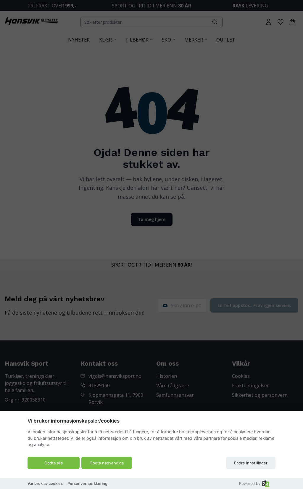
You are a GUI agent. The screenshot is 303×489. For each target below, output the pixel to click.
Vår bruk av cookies (45, 483)
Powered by (249, 483)
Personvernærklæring (87, 483)
